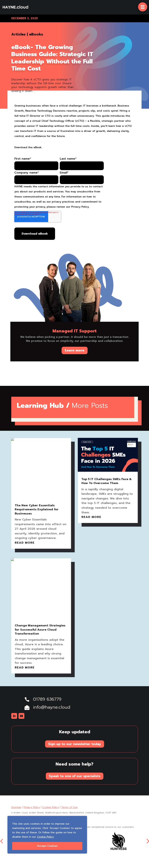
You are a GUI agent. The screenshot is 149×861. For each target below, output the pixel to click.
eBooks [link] (36, 34)
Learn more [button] (74, 350)
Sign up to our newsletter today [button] (74, 744)
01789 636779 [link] (47, 699)
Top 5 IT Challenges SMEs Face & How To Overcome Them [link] (106, 481)
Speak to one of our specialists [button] (74, 776)
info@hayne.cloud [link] (51, 707)
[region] (47, 835)
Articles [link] (18, 34)
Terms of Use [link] (69, 807)
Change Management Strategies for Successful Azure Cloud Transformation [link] (40, 629)
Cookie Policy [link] (45, 837)
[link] (15, 7)
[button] (142, 6)
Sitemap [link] (16, 807)
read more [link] (25, 543)
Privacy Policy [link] (32, 807)
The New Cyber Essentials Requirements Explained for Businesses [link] (37, 509)
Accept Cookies (47, 846)
